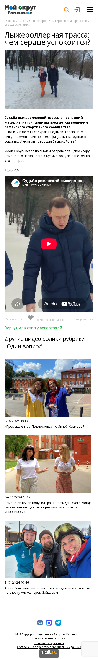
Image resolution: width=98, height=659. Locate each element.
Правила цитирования (49, 643)
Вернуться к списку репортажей (33, 327)
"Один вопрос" (38, 21)
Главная (10, 21)
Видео (22, 21)
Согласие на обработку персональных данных (49, 647)
